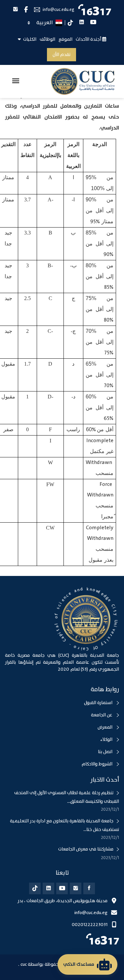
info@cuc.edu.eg (58, 9)
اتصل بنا (105, 751)
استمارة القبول (98, 702)
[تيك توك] (35, 888)
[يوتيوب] (62, 888)
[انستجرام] (75, 888)
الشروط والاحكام (97, 764)
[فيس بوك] (89, 888)
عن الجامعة (102, 715)
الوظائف (47, 39)
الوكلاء (106, 739)
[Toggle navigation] (15, 81)
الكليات (29, 39)
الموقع (65, 39)
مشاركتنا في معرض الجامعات (85, 849)
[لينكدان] (48, 888)
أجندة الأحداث (89, 39)
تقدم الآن (61, 54)
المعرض (105, 727)
